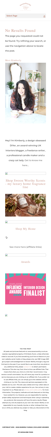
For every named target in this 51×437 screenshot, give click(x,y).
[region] (25, 289)
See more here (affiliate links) (26, 247)
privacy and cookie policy (33, 390)
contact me (28, 367)
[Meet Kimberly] (25, 93)
